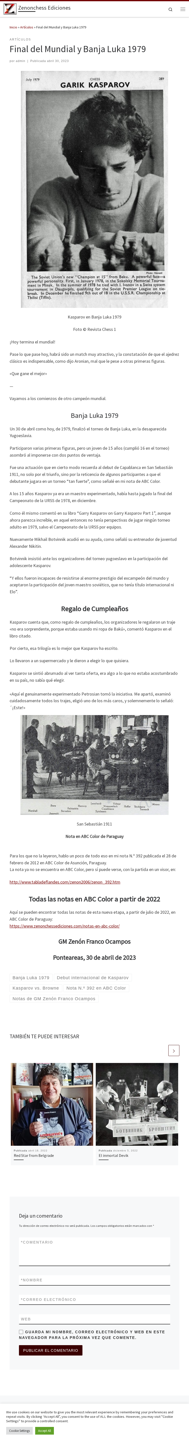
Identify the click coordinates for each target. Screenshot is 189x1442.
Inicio (13, 27)
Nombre (32, 1280)
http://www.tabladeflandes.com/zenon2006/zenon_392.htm (65, 882)
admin (20, 61)
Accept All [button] (44, 1431)
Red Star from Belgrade (34, 1155)
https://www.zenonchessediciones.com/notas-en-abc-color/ (65, 926)
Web (26, 1319)
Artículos (26, 27)
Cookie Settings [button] (19, 1431)
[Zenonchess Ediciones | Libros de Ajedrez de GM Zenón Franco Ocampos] (10, 8)
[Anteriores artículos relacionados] (162, 1050)
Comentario (37, 1242)
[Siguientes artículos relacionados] (173, 1050)
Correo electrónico (48, 1299)
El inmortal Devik (113, 1155)
